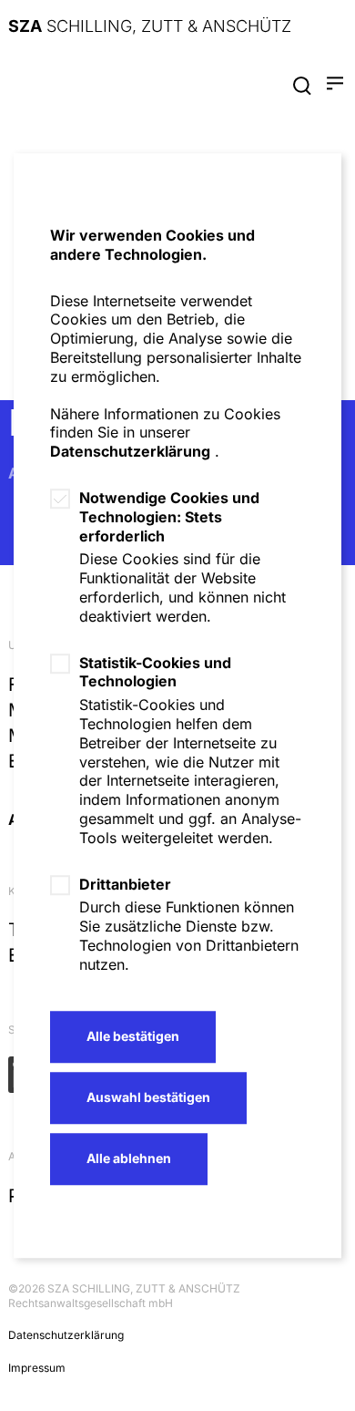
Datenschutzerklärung (130, 451)
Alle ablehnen (128, 1158)
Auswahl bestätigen (148, 1097)
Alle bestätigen (132, 1036)
